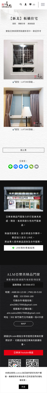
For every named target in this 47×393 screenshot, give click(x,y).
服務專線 (24, 285)
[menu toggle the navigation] (43, 4)
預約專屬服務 (25, 248)
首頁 (14, 24)
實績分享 (21, 24)
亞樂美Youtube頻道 (23, 352)
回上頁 (23, 150)
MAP (23, 324)
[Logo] (6, 4)
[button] (20, 4)
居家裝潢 (31, 24)
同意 (23, 387)
